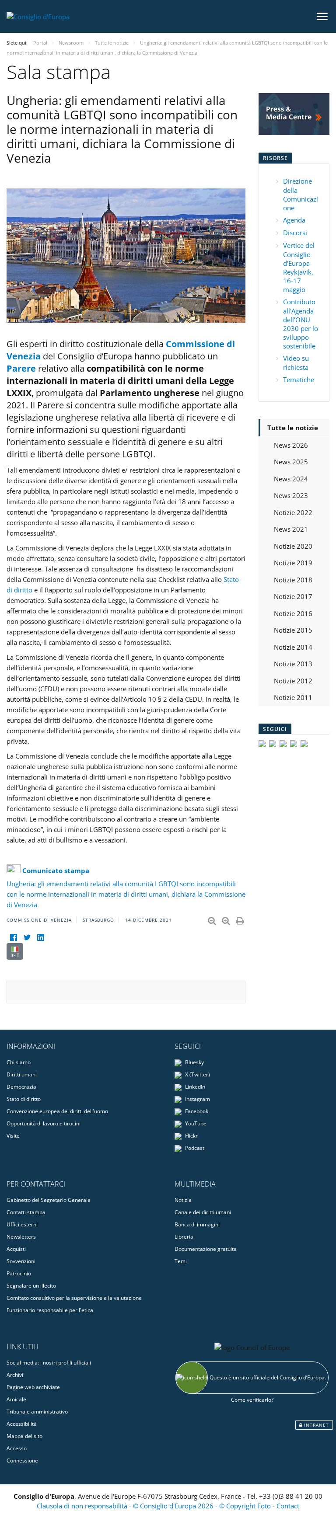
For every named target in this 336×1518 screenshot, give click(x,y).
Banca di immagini (197, 1224)
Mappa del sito (24, 1436)
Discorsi (295, 232)
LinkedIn (194, 1086)
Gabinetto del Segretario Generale (49, 1200)
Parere (21, 368)
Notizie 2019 (293, 562)
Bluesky (194, 1062)
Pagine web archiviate (33, 1387)
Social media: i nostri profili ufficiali (49, 1362)
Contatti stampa (26, 1212)
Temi (181, 1261)
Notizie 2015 (293, 630)
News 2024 (291, 478)
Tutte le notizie (292, 427)
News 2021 (291, 529)
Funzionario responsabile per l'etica (50, 1310)
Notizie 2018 (293, 579)
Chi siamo (19, 1062)
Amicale (16, 1399)
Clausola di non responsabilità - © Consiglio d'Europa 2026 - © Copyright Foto (155, 1505)
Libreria (184, 1236)
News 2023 (291, 495)
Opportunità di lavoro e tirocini (43, 1123)
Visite (13, 1135)
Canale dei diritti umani (203, 1212)
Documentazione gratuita (206, 1249)
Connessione (22, 1460)
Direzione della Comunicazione (300, 194)
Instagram (197, 1099)
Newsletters (21, 1236)
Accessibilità (22, 1423)
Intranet (315, 1425)
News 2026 (291, 445)
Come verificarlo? (252, 1399)
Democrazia (21, 1086)
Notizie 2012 (293, 680)
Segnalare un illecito (31, 1285)
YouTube (195, 1123)
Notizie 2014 (293, 647)
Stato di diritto (24, 1099)
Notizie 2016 (293, 613)
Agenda (294, 220)
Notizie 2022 (293, 512)
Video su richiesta (296, 363)
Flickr (191, 1135)
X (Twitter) (197, 1074)
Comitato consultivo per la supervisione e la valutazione (74, 1298)
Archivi (15, 1375)
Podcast (194, 1148)
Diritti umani (22, 1074)
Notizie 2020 (293, 546)
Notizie (183, 1200)
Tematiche (298, 379)
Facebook (196, 1111)
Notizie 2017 (293, 596)
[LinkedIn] (40, 937)
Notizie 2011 (293, 697)
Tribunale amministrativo (37, 1411)
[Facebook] (13, 937)
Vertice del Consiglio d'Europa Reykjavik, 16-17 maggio (299, 267)
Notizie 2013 (293, 663)
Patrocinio (19, 1273)
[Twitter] (27, 937)
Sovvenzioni (21, 1261)
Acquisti (16, 1249)
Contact (287, 1505)
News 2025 (291, 461)
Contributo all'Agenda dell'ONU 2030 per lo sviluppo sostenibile (300, 323)
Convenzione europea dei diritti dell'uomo (57, 1111)
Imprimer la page (240, 919)
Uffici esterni (22, 1224)
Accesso (17, 1448)
